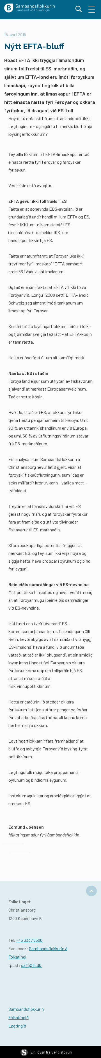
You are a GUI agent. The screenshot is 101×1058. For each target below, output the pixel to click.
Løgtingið (17, 1025)
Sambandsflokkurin (26, 1009)
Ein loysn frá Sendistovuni (51, 1052)
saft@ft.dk (31, 965)
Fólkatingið (18, 1017)
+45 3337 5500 (29, 940)
